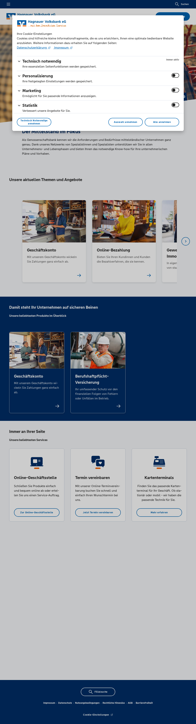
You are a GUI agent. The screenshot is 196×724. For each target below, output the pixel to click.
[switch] (175, 75)
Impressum (61, 47)
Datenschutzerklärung (32, 47)
